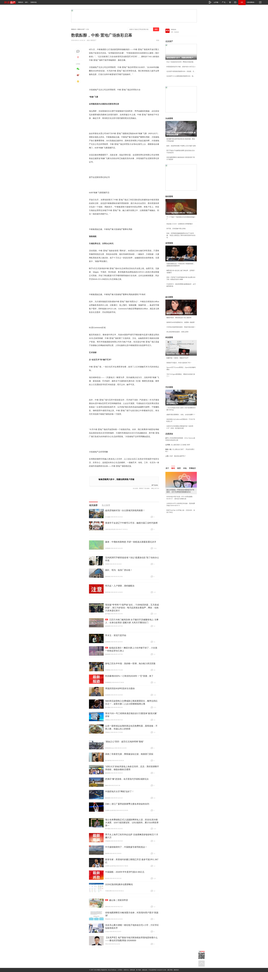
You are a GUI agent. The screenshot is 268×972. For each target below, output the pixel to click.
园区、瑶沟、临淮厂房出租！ (118, 570)
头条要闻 (169, 118)
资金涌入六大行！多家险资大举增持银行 (179, 224)
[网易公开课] (216, 2)
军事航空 (192, 468)
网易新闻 (173, 29)
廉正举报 (170, 970)
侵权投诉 (176, 970)
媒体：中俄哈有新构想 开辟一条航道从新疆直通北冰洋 (130, 542)
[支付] (230, 2)
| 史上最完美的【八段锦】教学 (177, 445)
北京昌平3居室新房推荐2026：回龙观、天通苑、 (181, 71)
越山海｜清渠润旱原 (118, 900)
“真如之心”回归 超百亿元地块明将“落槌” (124, 741)
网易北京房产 (81, 29)
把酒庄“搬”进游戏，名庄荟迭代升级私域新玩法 (127, 779)
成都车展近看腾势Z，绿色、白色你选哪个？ (180, 414)
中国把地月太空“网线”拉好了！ (119, 791)
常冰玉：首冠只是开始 (115, 635)
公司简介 (120, 970)
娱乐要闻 (169, 297)
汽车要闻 (169, 387)
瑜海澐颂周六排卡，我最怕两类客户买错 (116, 479)
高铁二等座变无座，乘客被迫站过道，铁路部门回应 (129, 754)
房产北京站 (155, 485)
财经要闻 (169, 196)
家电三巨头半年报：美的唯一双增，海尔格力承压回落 (130, 663)
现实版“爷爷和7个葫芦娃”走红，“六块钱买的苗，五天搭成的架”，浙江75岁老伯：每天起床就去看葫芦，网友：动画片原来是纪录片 (132, 608)
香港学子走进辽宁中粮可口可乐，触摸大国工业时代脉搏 (131, 523)
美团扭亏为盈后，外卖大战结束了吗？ (178, 363)
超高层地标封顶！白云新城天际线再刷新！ (125, 510)
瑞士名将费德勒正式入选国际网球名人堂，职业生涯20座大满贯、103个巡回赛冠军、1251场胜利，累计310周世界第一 (132, 822)
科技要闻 (169, 337)
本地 (185, 468)
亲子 (167, 468)
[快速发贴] (78, 51)
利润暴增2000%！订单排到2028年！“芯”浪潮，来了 (129, 676)
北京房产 (169, 41)
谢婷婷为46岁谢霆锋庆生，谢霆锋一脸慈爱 (180, 322)
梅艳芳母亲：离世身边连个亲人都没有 (178, 317)
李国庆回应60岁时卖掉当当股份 (120, 688)
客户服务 (138, 970)
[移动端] (210, 2)
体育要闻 (169, 243)
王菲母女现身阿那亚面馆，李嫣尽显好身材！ (181, 327)
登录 (242, 2)
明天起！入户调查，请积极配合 (120, 586)
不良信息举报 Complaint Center (157, 970)
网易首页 (20, 2)
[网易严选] (224, 2)
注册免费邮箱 (250, 2)
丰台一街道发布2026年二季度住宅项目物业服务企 (181, 62)
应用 (26, 2)
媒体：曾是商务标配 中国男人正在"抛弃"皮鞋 (181, 146)
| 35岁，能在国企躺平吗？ (175, 456)
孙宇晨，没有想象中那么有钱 (176, 228)
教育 (179, 468)
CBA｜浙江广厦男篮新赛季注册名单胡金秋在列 (127, 804)
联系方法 (126, 970)
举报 (157, 40)
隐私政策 (144, 970)
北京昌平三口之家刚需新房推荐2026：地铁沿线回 (181, 76)
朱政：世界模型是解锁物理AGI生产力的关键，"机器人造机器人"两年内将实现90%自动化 (180, 235)
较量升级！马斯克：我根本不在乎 (177, 358)
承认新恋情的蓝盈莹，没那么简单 (177, 332)
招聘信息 (132, 970)
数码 (173, 468)
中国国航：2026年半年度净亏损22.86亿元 (124, 872)
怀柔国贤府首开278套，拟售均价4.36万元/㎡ (181, 66)
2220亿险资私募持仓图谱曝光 (119, 884)
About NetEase (112, 970)
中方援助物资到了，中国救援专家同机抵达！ (126, 847)
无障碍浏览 (33, 2)
